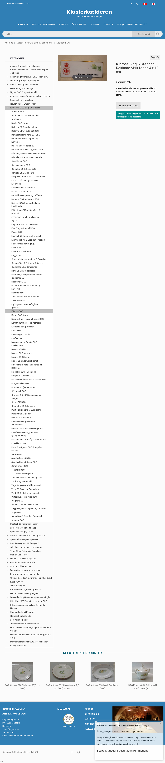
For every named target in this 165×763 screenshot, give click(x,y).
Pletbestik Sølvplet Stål (20, 616)
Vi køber (95, 24)
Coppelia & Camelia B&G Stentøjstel (28, 176)
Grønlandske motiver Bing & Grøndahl (28, 259)
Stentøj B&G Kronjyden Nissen (24, 524)
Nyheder (63, 24)
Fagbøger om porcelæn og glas (25, 574)
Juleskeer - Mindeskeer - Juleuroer (26, 547)
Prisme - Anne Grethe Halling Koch (27, 428)
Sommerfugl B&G (19, 466)
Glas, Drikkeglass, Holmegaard (24, 543)
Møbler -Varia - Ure (18, 555)
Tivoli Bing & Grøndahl (21, 481)
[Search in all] (158, 34)
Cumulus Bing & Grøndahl (23, 187)
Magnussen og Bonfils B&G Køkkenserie (24, 344)
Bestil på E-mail (128, 105)
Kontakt (108, 24)
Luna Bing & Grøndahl (21, 334)
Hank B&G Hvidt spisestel (23, 271)
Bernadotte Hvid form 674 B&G (25, 135)
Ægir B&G (16, 512)
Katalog (23, 24)
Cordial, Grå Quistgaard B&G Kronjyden (24, 182)
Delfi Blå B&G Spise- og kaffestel (26, 195)
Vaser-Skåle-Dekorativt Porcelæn (25, 551)
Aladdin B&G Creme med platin (25, 115)
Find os (89, 709)
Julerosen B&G (18, 300)
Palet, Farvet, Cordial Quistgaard (26, 410)
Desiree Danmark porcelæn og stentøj (27, 535)
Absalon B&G (17, 111)
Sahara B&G (17, 454)
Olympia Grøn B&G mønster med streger (26, 396)
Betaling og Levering (43, 24)
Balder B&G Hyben (20, 123)
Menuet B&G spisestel (21, 353)
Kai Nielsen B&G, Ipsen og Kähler (25, 589)
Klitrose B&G (63, 42)
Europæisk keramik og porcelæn (25, 570)
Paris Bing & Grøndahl (21, 414)
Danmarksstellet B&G (21, 191)
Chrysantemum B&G (20, 165)
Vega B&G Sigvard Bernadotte (25, 489)
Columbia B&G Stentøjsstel (24, 169)
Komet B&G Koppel (20, 315)
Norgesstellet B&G (20, 383)
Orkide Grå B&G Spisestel (23, 406)
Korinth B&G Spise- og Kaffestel (26, 323)
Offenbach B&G (18, 391)
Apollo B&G (16, 119)
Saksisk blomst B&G (21, 458)
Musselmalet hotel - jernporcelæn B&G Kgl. (26, 366)
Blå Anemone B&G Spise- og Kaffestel (24, 140)
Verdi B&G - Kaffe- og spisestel (25, 493)
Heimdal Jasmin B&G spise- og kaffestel (25, 287)
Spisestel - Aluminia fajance (23, 528)
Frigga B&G (16, 255)
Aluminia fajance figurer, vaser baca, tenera (30, 96)
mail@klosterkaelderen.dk (21, 735)
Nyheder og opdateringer (22, 88)
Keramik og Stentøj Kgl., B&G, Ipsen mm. (29, 77)
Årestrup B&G (17, 520)
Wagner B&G (17, 501)
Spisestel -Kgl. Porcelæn (21, 100)
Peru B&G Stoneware (21, 417)
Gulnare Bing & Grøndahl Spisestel (27, 263)
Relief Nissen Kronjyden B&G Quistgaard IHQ (24, 434)
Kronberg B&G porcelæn (22, 327)
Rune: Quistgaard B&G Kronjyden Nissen (26, 449)
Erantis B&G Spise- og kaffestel (26, 236)
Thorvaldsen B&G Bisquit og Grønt (27, 477)
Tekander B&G (18, 470)
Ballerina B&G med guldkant (24, 127)
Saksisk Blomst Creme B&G (24, 462)
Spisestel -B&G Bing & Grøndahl (34, 42)
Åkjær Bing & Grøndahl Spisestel (26, 516)
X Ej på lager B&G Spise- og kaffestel (28, 508)
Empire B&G (17, 232)
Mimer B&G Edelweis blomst (24, 361)
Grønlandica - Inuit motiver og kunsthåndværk (31, 578)
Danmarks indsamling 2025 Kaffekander (29, 642)
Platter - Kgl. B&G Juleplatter (23, 558)
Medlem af (63, 708)
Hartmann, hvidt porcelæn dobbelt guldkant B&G (27, 276)
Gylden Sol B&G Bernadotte (24, 267)
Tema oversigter (17, 585)
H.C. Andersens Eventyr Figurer (24, 593)
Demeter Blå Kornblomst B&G (25, 199)
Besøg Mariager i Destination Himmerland (123, 750)
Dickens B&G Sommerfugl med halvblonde (25, 205)
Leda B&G (16, 330)
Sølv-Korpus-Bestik (19, 620)
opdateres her (137, 731)
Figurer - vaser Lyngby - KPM (23, 104)
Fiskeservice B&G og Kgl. (23, 244)
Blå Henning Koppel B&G (22, 146)
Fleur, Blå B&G (17, 247)
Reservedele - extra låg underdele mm (28, 439)
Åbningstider (79, 24)
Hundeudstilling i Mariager (22, 612)
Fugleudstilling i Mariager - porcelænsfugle (30, 597)
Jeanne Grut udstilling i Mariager (25, 66)
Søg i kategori (144, 34)
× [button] (160, 723)
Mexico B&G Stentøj (20, 357)
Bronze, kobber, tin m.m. (21, 566)
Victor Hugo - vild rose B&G (24, 497)
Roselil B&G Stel (18, 443)
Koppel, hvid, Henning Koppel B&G (27, 319)
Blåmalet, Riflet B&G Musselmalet (26, 157)
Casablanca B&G (19, 161)
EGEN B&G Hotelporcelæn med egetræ (25, 219)
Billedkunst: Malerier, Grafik (22, 562)
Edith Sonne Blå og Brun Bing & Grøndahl (25, 212)
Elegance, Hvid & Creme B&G (24, 224)
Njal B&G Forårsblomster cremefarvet (28, 379)
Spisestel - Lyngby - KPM (21, 531)
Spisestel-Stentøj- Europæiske (24, 539)
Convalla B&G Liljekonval (22, 173)
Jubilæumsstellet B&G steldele (25, 296)
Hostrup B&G (17, 293)
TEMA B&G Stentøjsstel (22, 473)
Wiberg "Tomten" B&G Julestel (25, 504)
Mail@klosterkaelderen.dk (132, 24)
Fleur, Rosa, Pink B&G (21, 251)
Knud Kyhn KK (16, 582)
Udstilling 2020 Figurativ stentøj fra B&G (28, 601)
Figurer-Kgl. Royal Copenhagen (24, 80)
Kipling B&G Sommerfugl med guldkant (25, 306)
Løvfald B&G (17, 338)
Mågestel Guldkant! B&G (22, 375)
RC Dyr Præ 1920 (17, 645)
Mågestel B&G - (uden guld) (24, 372)
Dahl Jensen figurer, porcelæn (24, 84)
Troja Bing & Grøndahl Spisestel (26, 485)
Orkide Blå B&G (18, 402)
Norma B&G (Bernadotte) (23, 387)
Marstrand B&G (18, 349)
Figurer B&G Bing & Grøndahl (23, 92)
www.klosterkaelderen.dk (123, 744)
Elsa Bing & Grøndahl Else (23, 228)
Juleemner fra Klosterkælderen (24, 623)
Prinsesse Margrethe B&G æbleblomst (23, 423)
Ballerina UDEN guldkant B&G (25, 131)
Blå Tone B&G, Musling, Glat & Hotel (27, 149)
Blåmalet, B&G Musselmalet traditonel (28, 153)
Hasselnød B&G (18, 282)
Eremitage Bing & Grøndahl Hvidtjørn (28, 240)
